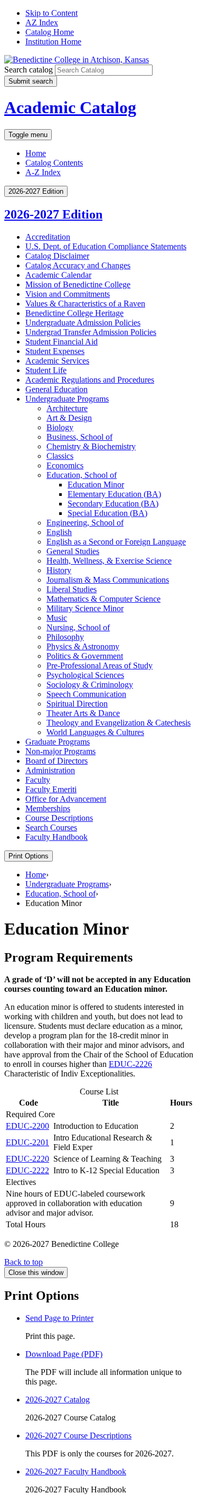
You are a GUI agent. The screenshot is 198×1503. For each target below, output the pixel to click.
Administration (50, 770)
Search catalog (28, 69)
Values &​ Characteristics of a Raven (85, 303)
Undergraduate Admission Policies (82, 322)
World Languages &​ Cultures (95, 732)
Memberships (47, 808)
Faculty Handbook (56, 836)
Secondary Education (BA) (113, 503)
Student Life (46, 370)
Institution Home (53, 41)
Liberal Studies (71, 589)
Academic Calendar (58, 274)
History (58, 570)
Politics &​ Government (84, 655)
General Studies (72, 551)
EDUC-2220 (27, 1158)
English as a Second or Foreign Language (116, 541)
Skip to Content (51, 12)
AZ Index (41, 22)
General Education (56, 389)
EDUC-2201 (27, 1142)
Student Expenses (54, 351)
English (59, 532)
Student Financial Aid (61, 341)
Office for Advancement (65, 798)
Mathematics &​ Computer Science (103, 598)
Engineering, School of (85, 522)
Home (35, 153)
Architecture (67, 408)
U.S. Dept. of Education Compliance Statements (105, 246)
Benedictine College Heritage (74, 313)
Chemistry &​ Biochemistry (91, 446)
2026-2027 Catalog (57, 1399)
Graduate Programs (57, 741)
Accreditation (47, 236)
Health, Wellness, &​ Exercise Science (109, 560)
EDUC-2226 (130, 1064)
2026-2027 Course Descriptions (78, 1435)
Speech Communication (86, 694)
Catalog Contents (54, 162)
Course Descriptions (59, 817)
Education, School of (81, 474)
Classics (59, 455)
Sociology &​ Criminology (89, 684)
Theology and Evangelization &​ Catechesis (118, 722)
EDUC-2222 (27, 1170)
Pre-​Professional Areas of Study (99, 665)
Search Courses (51, 827)
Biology (59, 427)
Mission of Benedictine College (77, 284)
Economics (64, 465)
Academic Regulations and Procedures (89, 379)
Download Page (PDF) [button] (63, 1354)
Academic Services (57, 360)
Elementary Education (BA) (114, 494)
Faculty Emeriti (51, 789)
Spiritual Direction (77, 703)
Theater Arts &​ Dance (83, 713)
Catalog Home (49, 32)
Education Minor (96, 484)
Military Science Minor (85, 608)
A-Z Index (43, 172)
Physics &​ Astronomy (82, 646)
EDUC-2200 (27, 1125)
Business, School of (79, 436)
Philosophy (65, 636)
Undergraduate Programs (67, 398)
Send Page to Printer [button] (59, 1318)
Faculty (37, 779)
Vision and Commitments (67, 293)
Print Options (28, 856)
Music (56, 617)
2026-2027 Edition (53, 214)
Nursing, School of (78, 627)
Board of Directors (56, 760)
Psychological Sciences (85, 675)
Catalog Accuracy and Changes (77, 265)
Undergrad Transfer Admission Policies (90, 332)
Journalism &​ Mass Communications (107, 579)
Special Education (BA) (107, 513)
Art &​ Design (69, 417)
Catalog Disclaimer (57, 255)
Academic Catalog (70, 107)
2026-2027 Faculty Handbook (75, 1471)
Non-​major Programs (60, 751)
